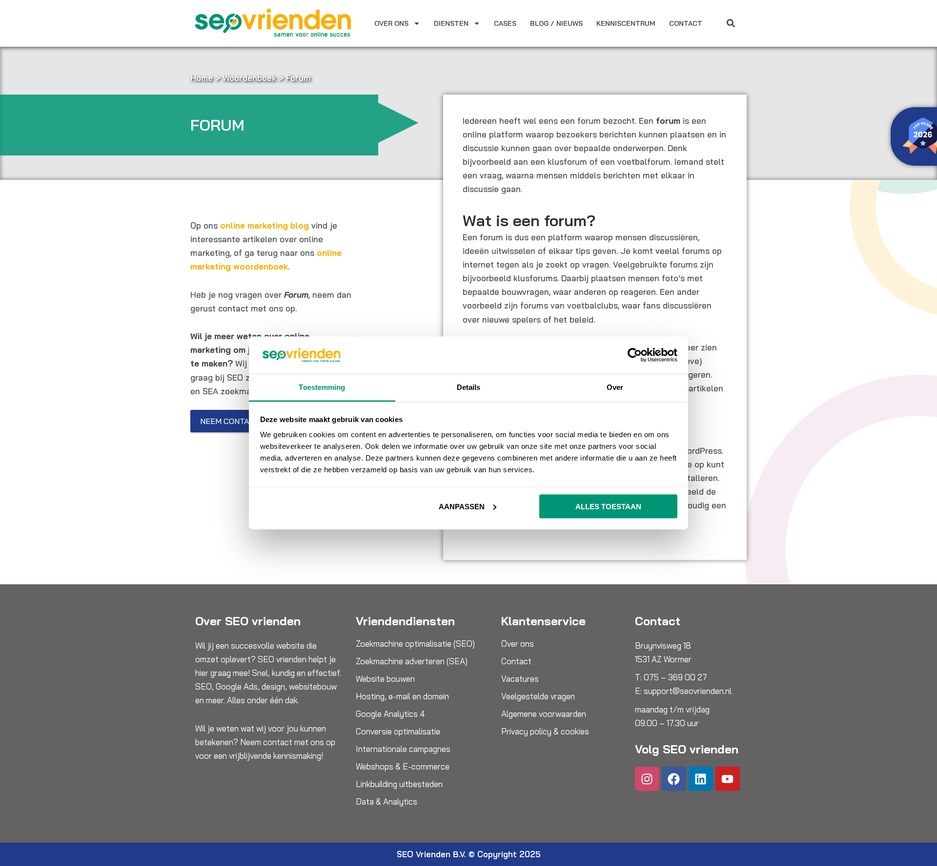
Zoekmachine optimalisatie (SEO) (415, 644)
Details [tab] (469, 387)
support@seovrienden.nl (688, 691)
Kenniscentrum (625, 23)
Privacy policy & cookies (545, 731)
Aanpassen (462, 506)
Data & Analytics (386, 802)
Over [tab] (615, 387)
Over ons (391, 23)
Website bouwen (385, 679)
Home (201, 78)
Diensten (451, 23)
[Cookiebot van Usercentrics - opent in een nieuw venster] (634, 354)
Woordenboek (249, 78)
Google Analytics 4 (390, 714)
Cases (505, 23)
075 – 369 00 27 (675, 677)
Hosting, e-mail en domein (402, 696)
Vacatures (520, 679)
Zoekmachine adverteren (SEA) (412, 661)
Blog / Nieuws (556, 23)
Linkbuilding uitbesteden (399, 784)
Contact (685, 23)
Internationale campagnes (403, 749)
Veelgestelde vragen (538, 696)
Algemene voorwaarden (543, 714)
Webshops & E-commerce (402, 766)
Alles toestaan (608, 506)
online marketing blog (264, 225)
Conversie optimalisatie (398, 731)
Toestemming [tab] (322, 387)
